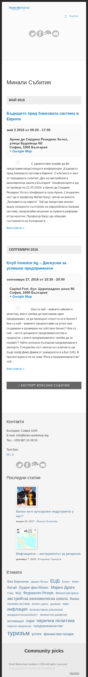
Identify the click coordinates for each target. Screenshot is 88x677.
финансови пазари (58, 634)
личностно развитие (53, 614)
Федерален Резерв (38, 593)
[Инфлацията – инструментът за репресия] (26, 547)
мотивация (15, 621)
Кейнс (75, 581)
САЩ (10, 593)
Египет (66, 581)
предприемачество (48, 626)
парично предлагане (19, 626)
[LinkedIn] (47, 36)
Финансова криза (67, 593)
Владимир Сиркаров (49, 559)
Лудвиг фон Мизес (34, 587)
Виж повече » (15, 228)
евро (66, 604)
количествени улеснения (46, 609)
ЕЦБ (55, 581)
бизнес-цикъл (40, 603)
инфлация (17, 609)
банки (74, 599)
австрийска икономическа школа (37, 598)
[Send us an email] (55, 36)
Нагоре (74, 673)
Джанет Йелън (39, 581)
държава (55, 603)
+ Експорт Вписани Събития (44, 385)
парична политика (56, 620)
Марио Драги (63, 587)
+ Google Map (21, 151)
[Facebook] (27, 464)
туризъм (18, 633)
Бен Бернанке (18, 581)
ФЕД (18, 593)
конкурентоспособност (22, 614)
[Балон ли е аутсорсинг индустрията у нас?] (26, 504)
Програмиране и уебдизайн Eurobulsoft (32, 668)
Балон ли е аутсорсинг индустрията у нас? (45, 514)
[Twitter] (32, 36)
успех (37, 634)
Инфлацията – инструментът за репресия (48, 554)
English (73, 16)
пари (30, 621)
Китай (12, 587)
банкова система (18, 604)
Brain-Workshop (19, 7)
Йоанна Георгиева (47, 521)
